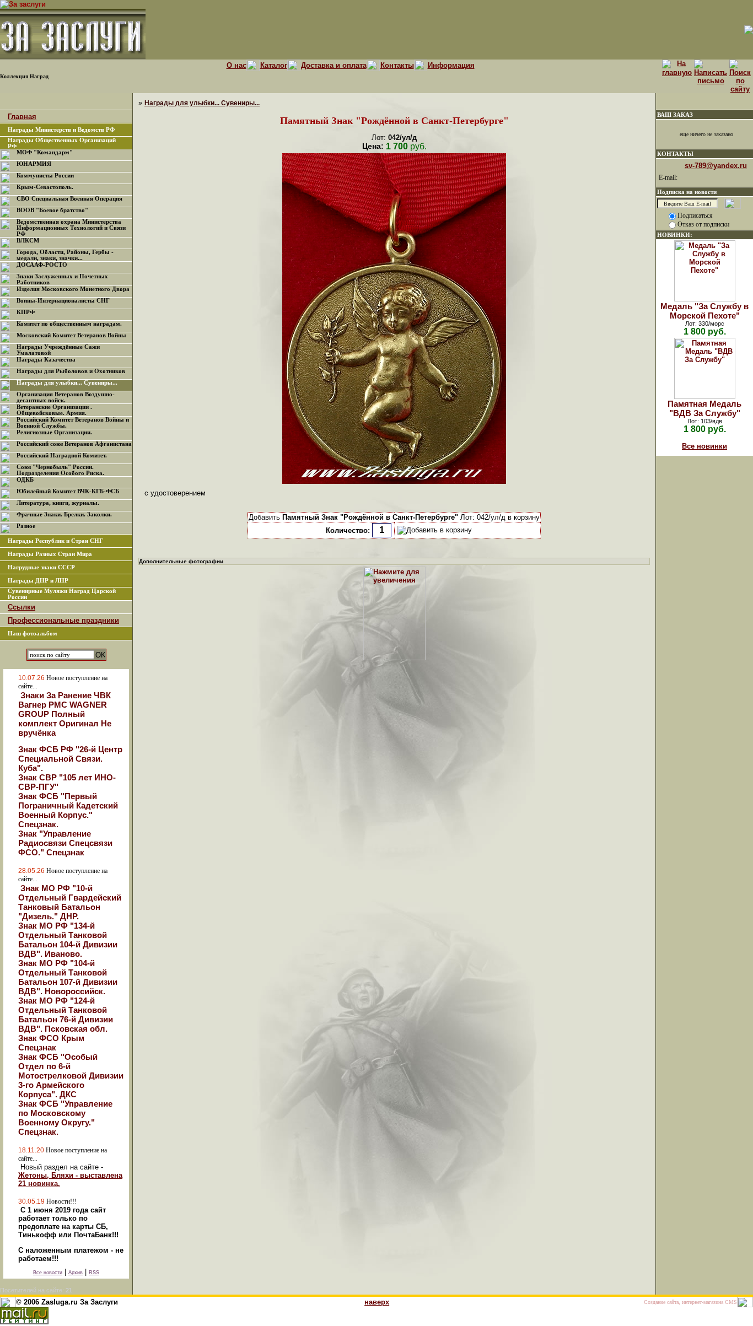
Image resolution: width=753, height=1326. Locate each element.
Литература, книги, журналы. (58, 503)
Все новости (47, 1272)
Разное (26, 526)
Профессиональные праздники (63, 620)
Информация (451, 65)
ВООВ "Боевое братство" (52, 210)
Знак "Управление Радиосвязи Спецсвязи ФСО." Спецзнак (65, 843)
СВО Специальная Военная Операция (69, 199)
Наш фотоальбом (32, 633)
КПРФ (26, 312)
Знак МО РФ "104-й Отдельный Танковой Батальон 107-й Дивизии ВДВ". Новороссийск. (67, 977)
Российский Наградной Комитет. (62, 455)
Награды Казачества (46, 360)
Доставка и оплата (334, 65)
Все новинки (704, 446)
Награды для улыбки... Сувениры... (67, 383)
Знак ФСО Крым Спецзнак (51, 1042)
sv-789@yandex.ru (716, 165)
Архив (75, 1272)
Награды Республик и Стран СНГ (55, 541)
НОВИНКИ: (674, 234)
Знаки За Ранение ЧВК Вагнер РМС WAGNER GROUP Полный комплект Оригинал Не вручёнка (64, 714)
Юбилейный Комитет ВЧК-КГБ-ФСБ (68, 491)
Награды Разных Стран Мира (50, 554)
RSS (94, 1272)
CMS (731, 1302)
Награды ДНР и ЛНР (38, 581)
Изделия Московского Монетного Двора (73, 289)
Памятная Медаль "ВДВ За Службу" (704, 408)
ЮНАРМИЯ (34, 164)
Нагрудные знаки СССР (41, 567)
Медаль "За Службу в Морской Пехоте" (704, 310)
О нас (236, 65)
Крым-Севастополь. (45, 187)
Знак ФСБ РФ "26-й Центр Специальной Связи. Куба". (70, 759)
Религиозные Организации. (54, 432)
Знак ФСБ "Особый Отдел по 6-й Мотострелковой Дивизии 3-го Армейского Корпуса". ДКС (70, 1075)
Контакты (397, 65)
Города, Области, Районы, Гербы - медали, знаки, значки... (65, 255)
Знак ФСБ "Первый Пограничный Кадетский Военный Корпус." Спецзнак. (68, 810)
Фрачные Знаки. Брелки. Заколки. (64, 514)
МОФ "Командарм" (45, 152)
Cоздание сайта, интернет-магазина (683, 1302)
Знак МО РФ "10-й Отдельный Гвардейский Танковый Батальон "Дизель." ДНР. (69, 902)
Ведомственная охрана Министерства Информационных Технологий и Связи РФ (71, 228)
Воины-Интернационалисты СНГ (63, 301)
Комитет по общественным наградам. (69, 324)
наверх (376, 1302)
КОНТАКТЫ (675, 153)
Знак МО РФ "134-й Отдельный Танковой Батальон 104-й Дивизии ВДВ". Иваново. (67, 939)
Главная (22, 116)
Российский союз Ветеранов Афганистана (74, 444)
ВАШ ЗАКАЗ (675, 114)
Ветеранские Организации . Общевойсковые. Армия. (54, 410)
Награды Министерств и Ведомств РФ (61, 130)
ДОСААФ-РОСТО (42, 265)
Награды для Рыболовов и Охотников (71, 371)
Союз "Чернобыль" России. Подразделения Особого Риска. (60, 470)
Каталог (273, 65)
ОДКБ (25, 480)
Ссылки (21, 607)
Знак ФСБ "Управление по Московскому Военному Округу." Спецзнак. (65, 1117)
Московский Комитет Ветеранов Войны (71, 335)
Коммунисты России (45, 176)
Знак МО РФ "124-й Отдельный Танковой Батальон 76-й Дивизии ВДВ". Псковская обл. (65, 1014)
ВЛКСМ (28, 241)
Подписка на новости (687, 191)
